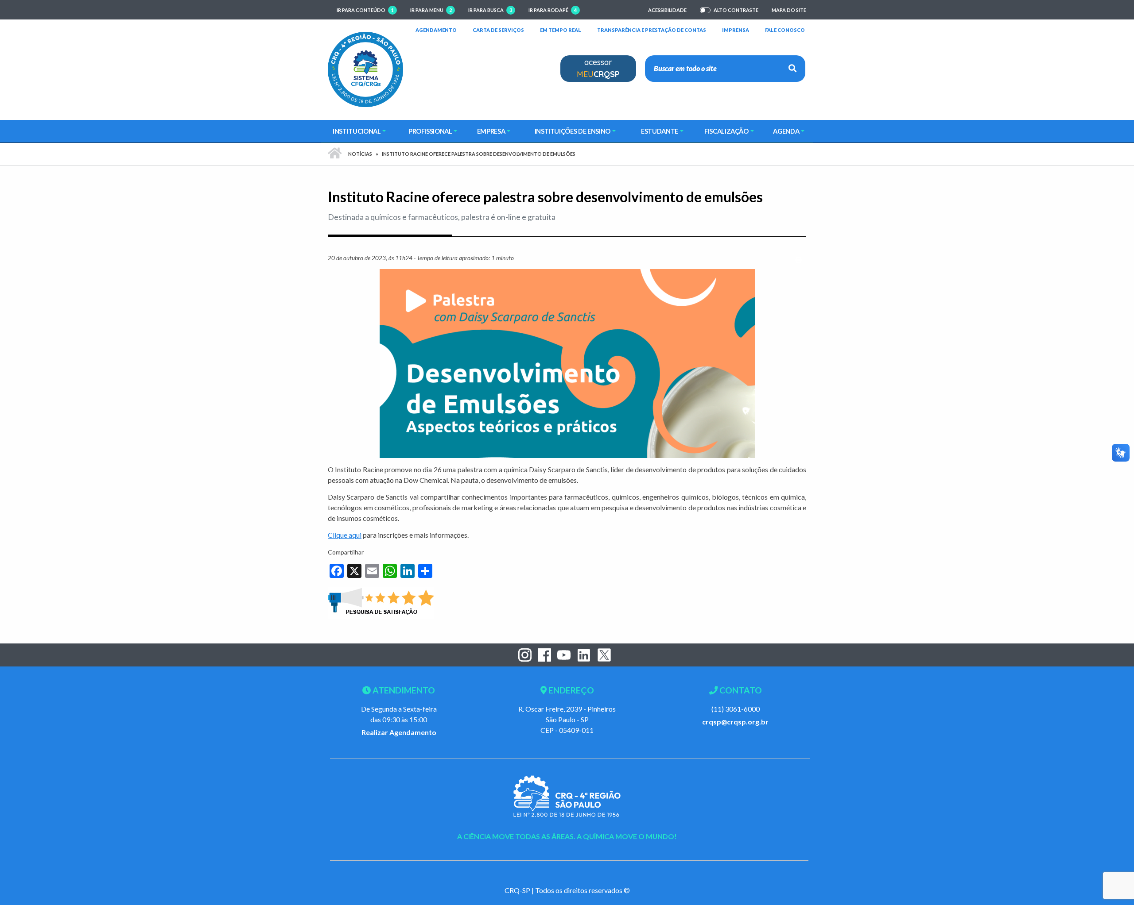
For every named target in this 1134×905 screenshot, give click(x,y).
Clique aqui (344, 535)
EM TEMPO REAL (560, 30)
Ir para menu (431, 10)
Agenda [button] (786, 131)
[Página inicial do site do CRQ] (365, 68)
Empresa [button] (491, 131)
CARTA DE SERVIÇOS (498, 30)
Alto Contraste (736, 10)
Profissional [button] (430, 131)
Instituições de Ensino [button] (572, 131)
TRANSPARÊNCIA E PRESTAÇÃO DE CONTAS (651, 30)
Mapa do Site (789, 10)
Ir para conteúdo (365, 10)
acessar (598, 68)
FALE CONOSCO (785, 30)
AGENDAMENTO (436, 30)
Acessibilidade (667, 10)
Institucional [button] (357, 131)
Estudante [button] (659, 131)
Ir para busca (490, 10)
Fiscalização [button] (726, 131)
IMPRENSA (735, 30)
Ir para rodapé (552, 10)
